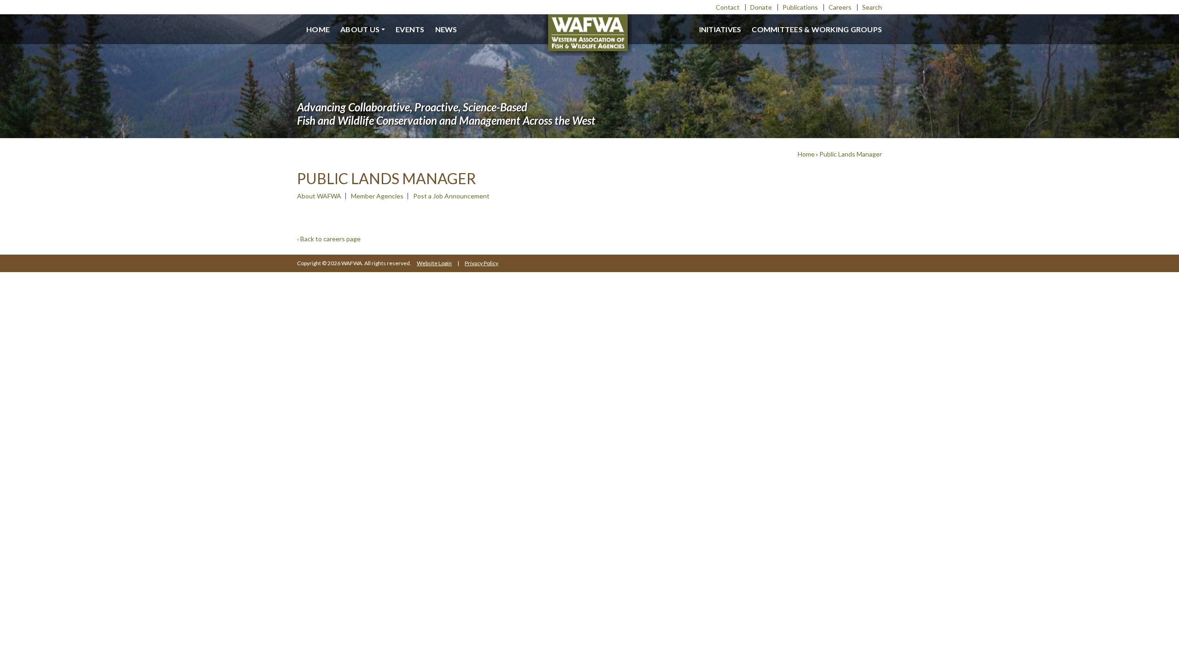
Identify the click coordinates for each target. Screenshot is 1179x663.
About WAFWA (319, 196)
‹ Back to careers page (329, 239)
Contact (728, 7)
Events (410, 29)
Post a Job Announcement (451, 196)
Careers (840, 7)
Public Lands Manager (850, 154)
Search (872, 7)
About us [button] (359, 29)
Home (318, 29)
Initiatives (720, 29)
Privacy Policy (481, 263)
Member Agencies (377, 196)
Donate (761, 7)
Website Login (434, 263)
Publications (800, 7)
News (446, 29)
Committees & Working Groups (817, 29)
